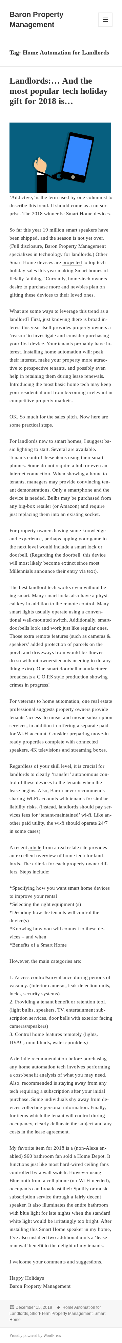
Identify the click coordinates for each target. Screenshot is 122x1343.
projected (72, 262)
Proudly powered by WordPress (35, 1335)
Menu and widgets (106, 26)
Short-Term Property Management (61, 1313)
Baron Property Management (39, 1286)
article (34, 847)
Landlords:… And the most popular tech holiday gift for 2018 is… (58, 91)
